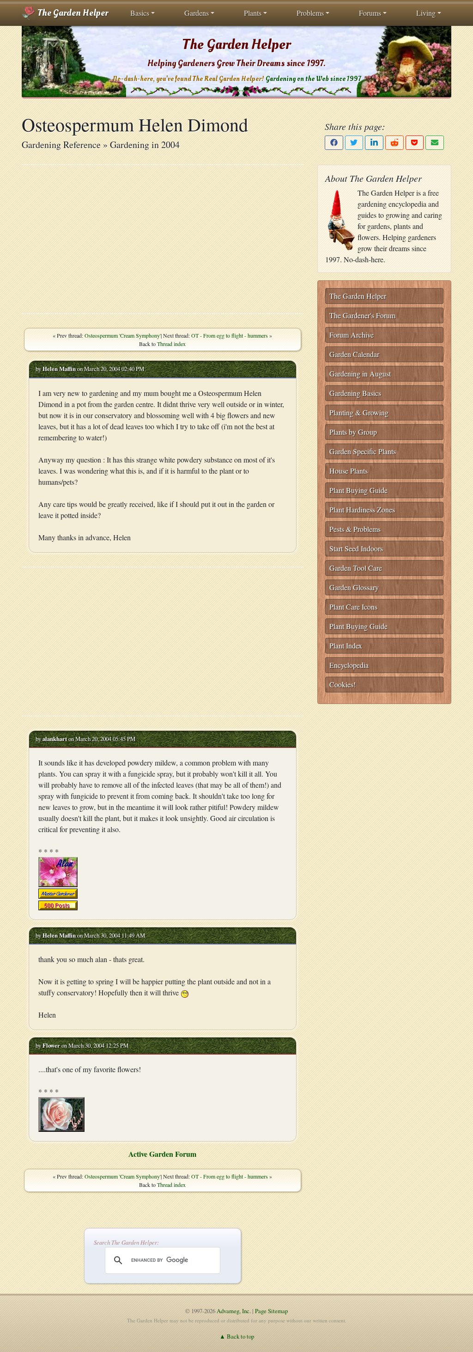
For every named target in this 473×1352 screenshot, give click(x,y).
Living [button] (426, 13)
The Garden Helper (72, 12)
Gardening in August (360, 373)
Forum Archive (351, 335)
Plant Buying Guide (358, 490)
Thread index (171, 343)
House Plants (348, 470)
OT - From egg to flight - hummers (229, 335)
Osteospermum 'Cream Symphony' (123, 335)
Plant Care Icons (353, 606)
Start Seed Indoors (356, 548)
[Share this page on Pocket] (415, 143)
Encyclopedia (349, 665)
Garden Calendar (354, 354)
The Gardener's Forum (362, 315)
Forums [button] (370, 13)
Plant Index (345, 645)
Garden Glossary (354, 587)
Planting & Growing (358, 412)
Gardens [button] (196, 13)
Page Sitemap (271, 1311)
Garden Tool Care (355, 568)
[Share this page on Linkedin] (374, 143)
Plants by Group (353, 432)
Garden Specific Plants (362, 451)
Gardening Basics (355, 393)
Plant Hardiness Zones (362, 509)
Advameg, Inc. (234, 1311)
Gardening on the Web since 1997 (313, 78)
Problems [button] (310, 13)
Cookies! (342, 684)
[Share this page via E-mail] (434, 143)
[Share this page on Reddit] (394, 143)
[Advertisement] (162, 239)
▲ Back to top (236, 1336)
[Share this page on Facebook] (334, 143)
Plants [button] (252, 13)
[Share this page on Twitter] (354, 143)
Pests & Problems (355, 529)
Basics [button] (139, 13)
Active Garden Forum (162, 1153)
